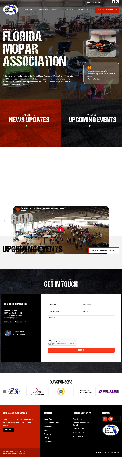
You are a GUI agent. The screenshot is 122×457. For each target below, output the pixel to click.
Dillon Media (114, 452)
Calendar (47, 430)
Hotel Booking (78, 429)
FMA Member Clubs (51, 423)
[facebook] (113, 1)
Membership (48, 426)
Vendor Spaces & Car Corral (81, 424)
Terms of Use (78, 436)
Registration (77, 419)
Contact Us (48, 441)
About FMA (48, 419)
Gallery (46, 438)
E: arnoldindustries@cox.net (15, 322)
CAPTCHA (52, 337)
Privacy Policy (78, 432)
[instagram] (117, 1)
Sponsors (47, 434)
